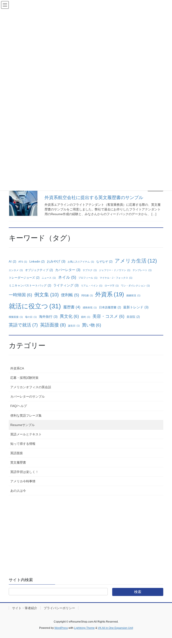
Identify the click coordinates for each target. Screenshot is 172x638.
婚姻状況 (133, 295)
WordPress (61, 628)
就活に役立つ (35, 306)
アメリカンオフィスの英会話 (30, 387)
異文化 (69, 316)
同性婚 (87, 295)
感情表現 (90, 307)
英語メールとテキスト (26, 434)
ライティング (66, 285)
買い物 (91, 325)
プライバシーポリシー (59, 608)
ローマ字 (112, 285)
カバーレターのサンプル (27, 396)
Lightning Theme (84, 628)
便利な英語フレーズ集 (26, 415)
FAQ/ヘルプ (18, 406)
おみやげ (56, 261)
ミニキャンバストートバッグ (30, 285)
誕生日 (74, 325)
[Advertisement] (86, 532)
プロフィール (87, 277)
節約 (85, 317)
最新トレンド (135, 307)
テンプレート (142, 270)
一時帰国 (20, 295)
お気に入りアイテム (81, 261)
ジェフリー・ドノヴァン (114, 270)
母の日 (31, 317)
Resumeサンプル (22, 425)
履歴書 (71, 307)
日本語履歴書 (110, 307)
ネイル (67, 277)
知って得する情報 (22, 443)
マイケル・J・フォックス (116, 277)
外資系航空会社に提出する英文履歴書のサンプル (94, 197)
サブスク (90, 270)
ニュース (49, 277)
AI (12, 261)
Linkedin (37, 261)
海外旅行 (48, 316)
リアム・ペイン (91, 285)
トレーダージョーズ (24, 277)
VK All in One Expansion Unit (115, 628)
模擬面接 (16, 317)
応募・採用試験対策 (24, 377)
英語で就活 (23, 324)
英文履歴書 (18, 462)
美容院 (133, 316)
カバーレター (67, 270)
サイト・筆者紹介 (24, 608)
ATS (22, 261)
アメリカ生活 (136, 261)
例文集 (46, 294)
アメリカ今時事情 (22, 481)
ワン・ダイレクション (135, 285)
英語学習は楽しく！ (24, 472)
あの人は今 (18, 490)
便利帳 (70, 295)
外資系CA (17, 368)
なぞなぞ (104, 261)
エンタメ (16, 270)
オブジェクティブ (39, 270)
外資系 (109, 294)
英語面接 (53, 324)
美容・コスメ (108, 316)
